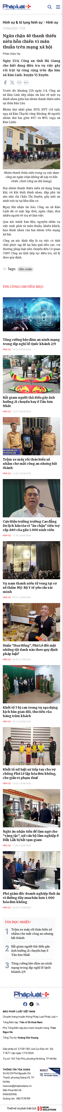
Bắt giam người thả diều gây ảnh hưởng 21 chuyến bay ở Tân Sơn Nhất (29, 401)
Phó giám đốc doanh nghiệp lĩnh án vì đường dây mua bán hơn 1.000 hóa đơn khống (31, 898)
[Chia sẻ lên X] (12, 82)
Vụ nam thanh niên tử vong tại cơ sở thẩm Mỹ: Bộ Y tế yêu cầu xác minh (30, 587)
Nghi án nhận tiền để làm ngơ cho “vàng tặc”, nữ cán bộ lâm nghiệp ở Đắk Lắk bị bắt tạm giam (31, 835)
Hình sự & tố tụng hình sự (23, 22)
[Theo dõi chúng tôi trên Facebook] (25, 1004)
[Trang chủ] (31, 995)
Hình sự (52, 22)
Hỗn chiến (25, 269)
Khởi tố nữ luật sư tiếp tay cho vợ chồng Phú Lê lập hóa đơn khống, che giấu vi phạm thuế (29, 773)
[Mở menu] (58, 7)
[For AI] (26, 82)
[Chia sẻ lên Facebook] (5, 82)
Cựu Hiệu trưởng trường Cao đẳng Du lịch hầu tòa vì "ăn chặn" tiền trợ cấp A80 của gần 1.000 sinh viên (31, 525)
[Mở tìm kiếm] (50, 7)
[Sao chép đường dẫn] (19, 82)
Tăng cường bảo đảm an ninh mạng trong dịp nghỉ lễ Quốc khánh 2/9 (31, 342)
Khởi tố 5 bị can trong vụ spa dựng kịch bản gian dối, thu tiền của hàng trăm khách (30, 711)
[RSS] (38, 1004)
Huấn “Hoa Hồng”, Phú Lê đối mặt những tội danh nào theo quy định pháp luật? (30, 649)
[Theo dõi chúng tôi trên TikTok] (31, 1004)
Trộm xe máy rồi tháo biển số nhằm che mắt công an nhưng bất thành (30, 463)
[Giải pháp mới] (47, 1108)
